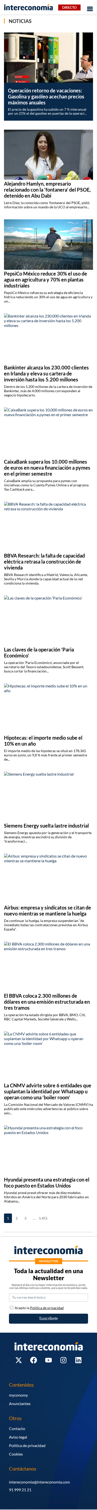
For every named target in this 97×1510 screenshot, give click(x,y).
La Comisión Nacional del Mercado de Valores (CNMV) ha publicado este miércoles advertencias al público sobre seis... (48, 1108)
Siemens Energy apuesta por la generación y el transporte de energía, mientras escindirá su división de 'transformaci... (48, 837)
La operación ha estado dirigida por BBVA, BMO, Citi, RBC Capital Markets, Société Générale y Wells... (45, 1017)
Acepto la (39, 1308)
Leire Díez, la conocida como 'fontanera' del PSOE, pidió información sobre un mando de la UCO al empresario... (47, 205)
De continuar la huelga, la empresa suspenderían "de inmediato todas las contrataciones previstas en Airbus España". (46, 924)
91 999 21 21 (20, 1489)
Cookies (16, 1454)
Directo (69, 7)
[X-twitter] (18, 1360)
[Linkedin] (78, 1360)
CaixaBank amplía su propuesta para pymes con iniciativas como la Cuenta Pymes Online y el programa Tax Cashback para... (46, 485)
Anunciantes (20, 1403)
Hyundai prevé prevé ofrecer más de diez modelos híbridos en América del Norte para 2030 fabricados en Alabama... (46, 1197)
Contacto (17, 1428)
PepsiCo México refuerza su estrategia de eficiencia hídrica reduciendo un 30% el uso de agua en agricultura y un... (48, 297)
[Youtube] (48, 1360)
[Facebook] (33, 1360)
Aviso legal (18, 1437)
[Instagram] (63, 1360)
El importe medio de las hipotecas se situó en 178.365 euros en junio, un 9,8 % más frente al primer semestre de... (45, 755)
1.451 (43, 1218)
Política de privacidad (27, 1445)
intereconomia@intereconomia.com (39, 1482)
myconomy (18, 1395)
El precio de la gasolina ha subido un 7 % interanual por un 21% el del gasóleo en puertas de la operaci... (47, 111)
